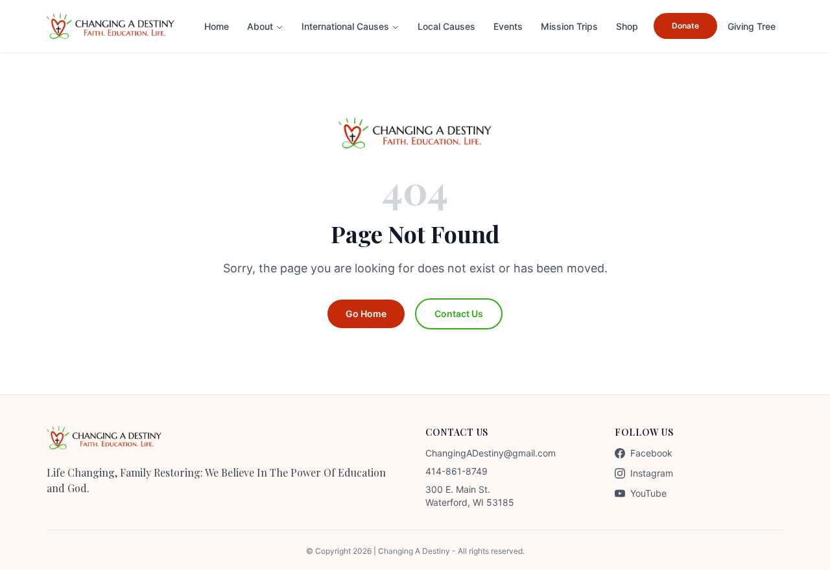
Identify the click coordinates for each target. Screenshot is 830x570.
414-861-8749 (456, 471)
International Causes (345, 26)
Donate (685, 25)
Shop (627, 26)
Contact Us (458, 313)
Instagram (651, 473)
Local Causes (446, 26)
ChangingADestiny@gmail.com (490, 452)
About (260, 26)
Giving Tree (752, 26)
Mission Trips (569, 26)
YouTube (648, 493)
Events (508, 26)
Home (216, 26)
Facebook (651, 452)
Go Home (366, 313)
